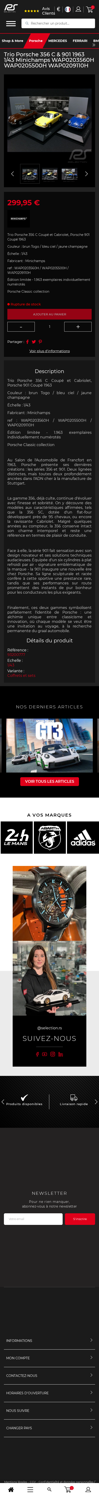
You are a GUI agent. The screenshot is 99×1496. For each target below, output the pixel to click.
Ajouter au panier (49, 314)
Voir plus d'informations (49, 351)
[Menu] (30, 1489)
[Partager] (27, 342)
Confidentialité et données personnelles (65, 1482)
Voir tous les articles (49, 781)
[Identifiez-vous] (78, 9)
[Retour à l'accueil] (10, 1489)
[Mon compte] (88, 1489)
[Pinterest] (40, 342)
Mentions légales (15, 1482)
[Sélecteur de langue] (68, 9)
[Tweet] (34, 342)
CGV (33, 1482)
